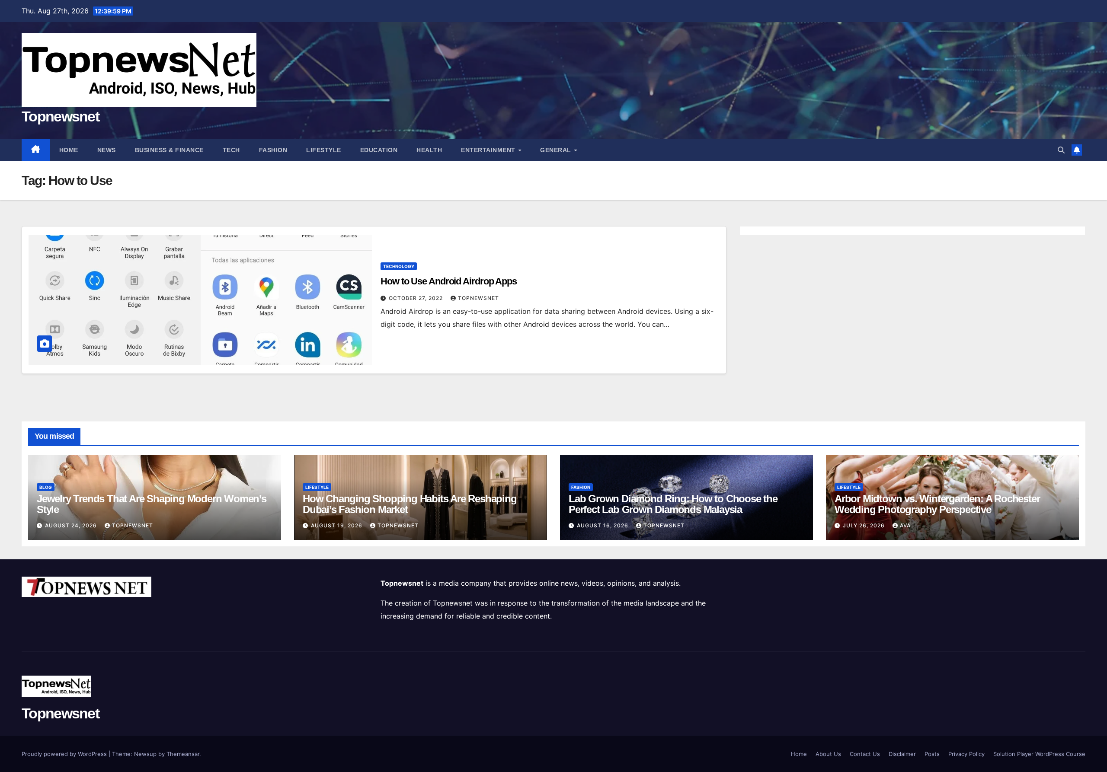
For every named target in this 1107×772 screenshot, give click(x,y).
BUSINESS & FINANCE (169, 150)
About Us (828, 753)
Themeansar (182, 753)
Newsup (145, 753)
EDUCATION (379, 150)
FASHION (273, 150)
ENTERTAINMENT (489, 150)
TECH (231, 150)
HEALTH (429, 150)
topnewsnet (478, 298)
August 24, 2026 (72, 525)
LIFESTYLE (323, 150)
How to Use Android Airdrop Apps (449, 281)
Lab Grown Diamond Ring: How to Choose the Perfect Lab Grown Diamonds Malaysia (673, 504)
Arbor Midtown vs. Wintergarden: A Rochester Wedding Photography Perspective (937, 504)
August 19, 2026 (337, 525)
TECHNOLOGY (398, 266)
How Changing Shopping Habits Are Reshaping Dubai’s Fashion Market (410, 504)
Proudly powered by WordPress (65, 753)
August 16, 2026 (603, 525)
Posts (932, 753)
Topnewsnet (60, 116)
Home (68, 150)
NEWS (106, 150)
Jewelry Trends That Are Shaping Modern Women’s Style (151, 504)
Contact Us (865, 753)
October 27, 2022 (417, 298)
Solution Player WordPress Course (1039, 753)
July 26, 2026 (864, 525)
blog (45, 487)
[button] (1061, 150)
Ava (905, 525)
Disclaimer (902, 753)
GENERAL (556, 150)
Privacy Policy (966, 753)
